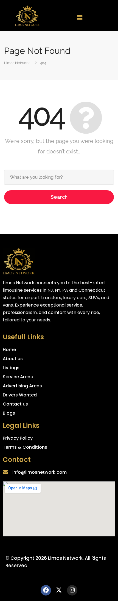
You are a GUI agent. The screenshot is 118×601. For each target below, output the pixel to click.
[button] (80, 17)
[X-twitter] (59, 590)
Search (59, 197)
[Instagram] (72, 590)
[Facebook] (46, 590)
